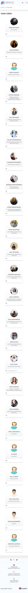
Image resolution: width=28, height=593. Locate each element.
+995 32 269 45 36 (14, 580)
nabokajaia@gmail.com (13, 370)
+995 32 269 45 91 (14, 582)
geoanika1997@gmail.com (14, 568)
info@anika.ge (14, 566)
